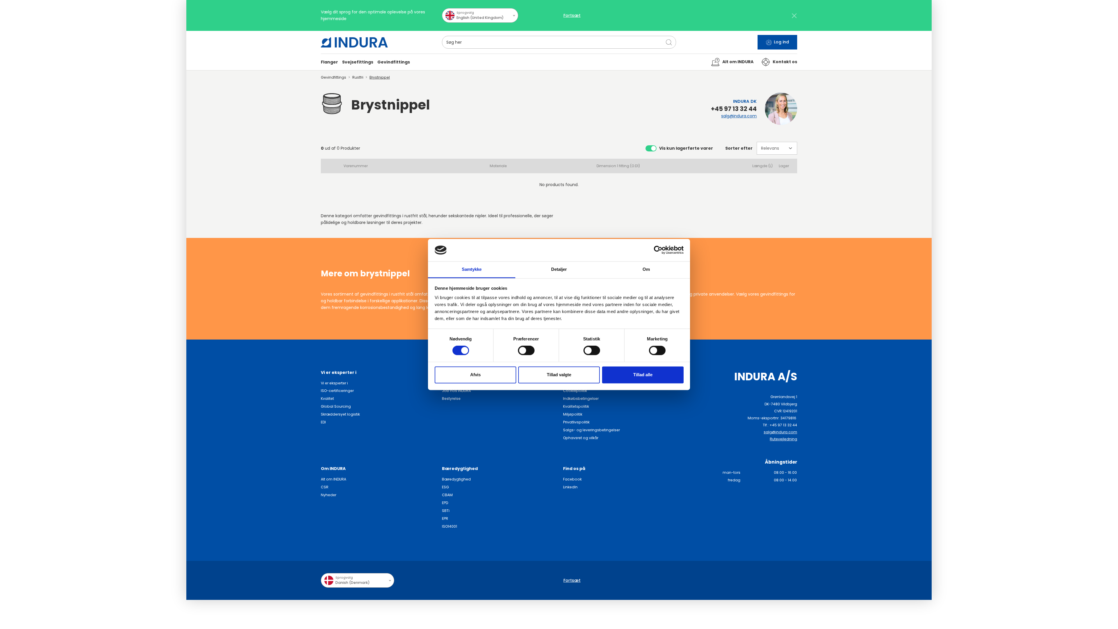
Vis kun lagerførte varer (686, 148)
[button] (329, 62)
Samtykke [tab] (472, 269)
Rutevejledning (783, 439)
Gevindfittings (333, 77)
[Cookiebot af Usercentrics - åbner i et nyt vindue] (658, 250)
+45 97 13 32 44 (734, 109)
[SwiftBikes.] (354, 42)
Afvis (475, 374)
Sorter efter (739, 148)
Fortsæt (572, 15)
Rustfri (357, 77)
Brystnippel (379, 77)
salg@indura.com (739, 116)
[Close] (794, 16)
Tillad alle (642, 374)
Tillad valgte (559, 374)
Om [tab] (646, 269)
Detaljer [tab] (559, 269)
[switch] (526, 350)
